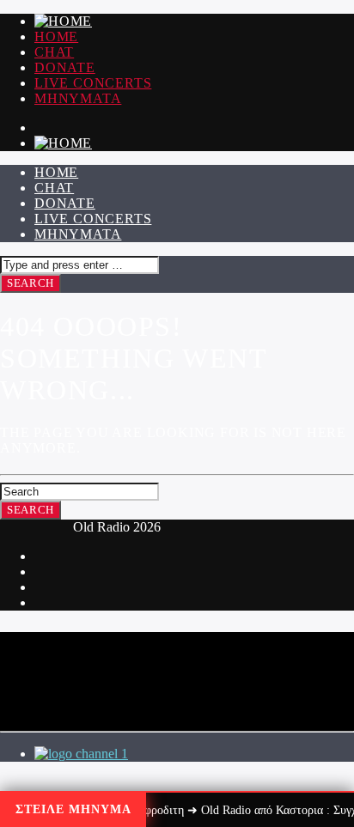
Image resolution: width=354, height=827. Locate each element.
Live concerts (92, 83)
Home (56, 36)
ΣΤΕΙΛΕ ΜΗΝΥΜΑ (73, 809)
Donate (64, 67)
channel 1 (102, 753)
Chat (54, 52)
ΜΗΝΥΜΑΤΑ (77, 98)
